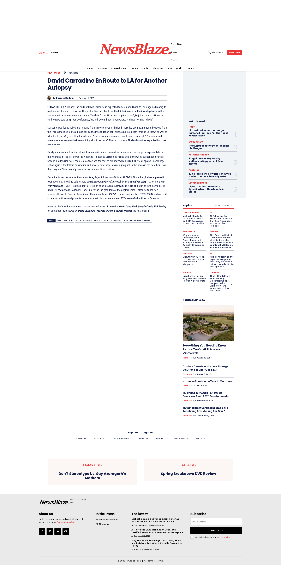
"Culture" (217, 205)
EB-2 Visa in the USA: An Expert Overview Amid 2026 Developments (206, 394)
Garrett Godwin (65, 98)
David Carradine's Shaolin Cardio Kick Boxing (98, 221)
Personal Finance (199, 155)
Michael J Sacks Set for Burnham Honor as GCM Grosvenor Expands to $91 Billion (194, 220)
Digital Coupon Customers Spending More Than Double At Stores (207, 189)
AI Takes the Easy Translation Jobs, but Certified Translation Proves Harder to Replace (221, 221)
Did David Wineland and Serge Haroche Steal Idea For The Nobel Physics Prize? (208, 133)
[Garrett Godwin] (50, 98)
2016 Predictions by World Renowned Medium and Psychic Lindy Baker (210, 175)
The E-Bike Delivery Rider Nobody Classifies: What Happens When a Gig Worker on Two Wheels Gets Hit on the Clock (221, 283)
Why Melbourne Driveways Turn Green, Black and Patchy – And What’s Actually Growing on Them (194, 241)
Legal (192, 126)
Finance (214, 232)
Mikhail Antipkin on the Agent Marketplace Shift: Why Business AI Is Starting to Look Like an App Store (222, 261)
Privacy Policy (223, 537)
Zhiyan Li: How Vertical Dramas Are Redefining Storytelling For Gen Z (205, 409)
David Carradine (65, 221)
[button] (57, 52)
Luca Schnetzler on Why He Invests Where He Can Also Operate (194, 278)
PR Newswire (102, 524)
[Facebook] (42, 531)
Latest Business (198, 183)
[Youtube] (65, 531)
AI (211, 212)
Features (54, 73)
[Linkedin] (57, 531)
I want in (215, 530)
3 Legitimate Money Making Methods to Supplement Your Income (206, 161)
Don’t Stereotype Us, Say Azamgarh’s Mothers (92, 476)
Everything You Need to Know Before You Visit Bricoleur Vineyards (193, 260)
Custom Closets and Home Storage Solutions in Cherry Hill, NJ (205, 368)
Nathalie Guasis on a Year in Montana (207, 381)
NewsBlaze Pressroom (107, 519)
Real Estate (189, 232)
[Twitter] (50, 531)
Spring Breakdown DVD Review (188, 474)
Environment (196, 142)
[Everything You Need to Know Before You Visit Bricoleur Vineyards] (208, 323)
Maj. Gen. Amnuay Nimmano (137, 221)
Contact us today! (66, 522)
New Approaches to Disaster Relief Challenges (209, 147)
